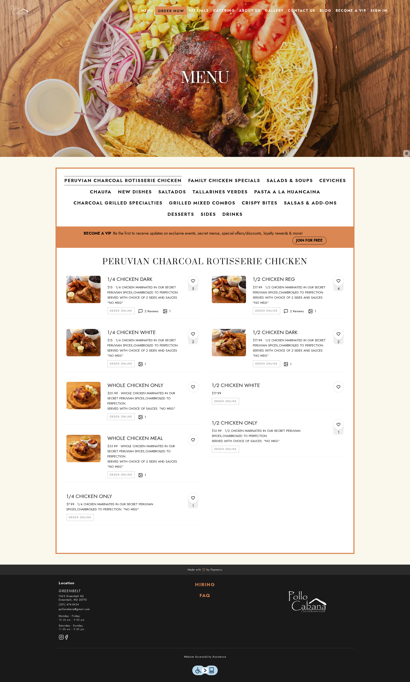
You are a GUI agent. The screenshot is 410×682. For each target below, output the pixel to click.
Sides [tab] (208, 214)
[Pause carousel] (406, 153)
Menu (147, 10)
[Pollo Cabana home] (19, 10)
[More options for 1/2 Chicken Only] (338, 424)
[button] (132, 295)
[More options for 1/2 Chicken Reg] (338, 281)
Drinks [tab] (232, 214)
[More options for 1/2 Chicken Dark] (338, 334)
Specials (199, 10)
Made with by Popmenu (112, 569)
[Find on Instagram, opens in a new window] (61, 638)
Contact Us (301, 10)
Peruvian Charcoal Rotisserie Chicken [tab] (123, 180)
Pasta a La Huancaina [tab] (287, 191)
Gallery (274, 10)
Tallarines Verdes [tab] (220, 191)
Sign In (378, 10)
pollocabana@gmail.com (74, 609)
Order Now (171, 11)
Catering (224, 10)
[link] (121, 310)
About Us (250, 10)
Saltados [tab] (172, 191)
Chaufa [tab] (100, 191)
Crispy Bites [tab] (259, 203)
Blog (325, 10)
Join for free (309, 240)
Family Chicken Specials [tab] (224, 180)
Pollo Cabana (306, 602)
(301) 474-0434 (69, 604)
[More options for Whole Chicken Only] (193, 387)
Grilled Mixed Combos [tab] (202, 203)
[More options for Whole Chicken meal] (193, 440)
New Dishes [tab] (135, 191)
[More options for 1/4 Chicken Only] (193, 498)
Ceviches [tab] (332, 180)
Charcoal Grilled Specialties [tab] (118, 203)
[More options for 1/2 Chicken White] (338, 387)
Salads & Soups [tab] (289, 180)
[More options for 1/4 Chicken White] (193, 334)
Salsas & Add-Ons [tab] (310, 203)
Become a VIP (351, 10)
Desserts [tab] (180, 214)
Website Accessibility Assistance (205, 657)
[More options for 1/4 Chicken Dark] (193, 281)
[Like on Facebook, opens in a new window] (66, 638)
